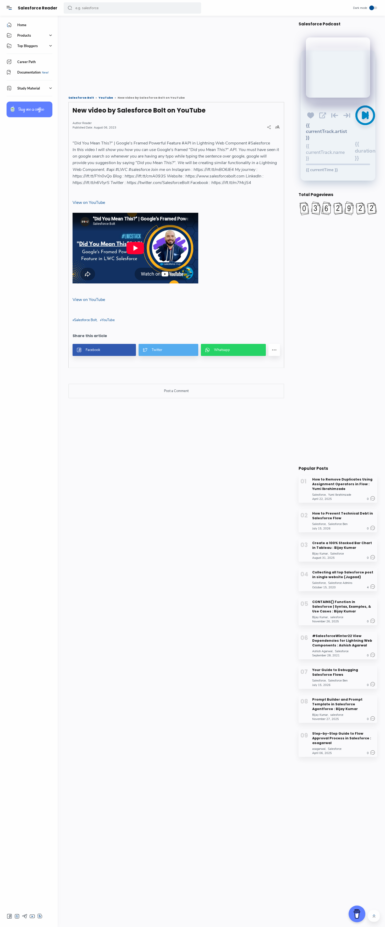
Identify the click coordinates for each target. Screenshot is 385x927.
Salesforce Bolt (85, 320)
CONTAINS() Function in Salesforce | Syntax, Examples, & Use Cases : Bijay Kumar (341, 606)
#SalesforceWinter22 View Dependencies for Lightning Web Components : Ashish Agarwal (342, 640)
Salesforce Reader (37, 8)
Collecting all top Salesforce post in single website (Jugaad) (342, 574)
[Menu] (9, 7)
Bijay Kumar (320, 554)
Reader (87, 123)
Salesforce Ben (338, 524)
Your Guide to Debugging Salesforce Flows (335, 672)
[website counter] (338, 208)
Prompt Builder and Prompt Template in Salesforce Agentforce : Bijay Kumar (337, 704)
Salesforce (319, 495)
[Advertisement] (176, 53)
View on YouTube (89, 202)
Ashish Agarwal (322, 651)
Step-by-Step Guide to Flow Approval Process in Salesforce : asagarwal (341, 738)
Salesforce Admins (340, 583)
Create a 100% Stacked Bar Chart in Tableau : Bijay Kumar (342, 545)
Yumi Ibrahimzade (339, 495)
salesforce (336, 617)
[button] (70, 8)
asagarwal (319, 749)
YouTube (108, 320)
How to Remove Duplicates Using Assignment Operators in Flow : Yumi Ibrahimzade (342, 484)
